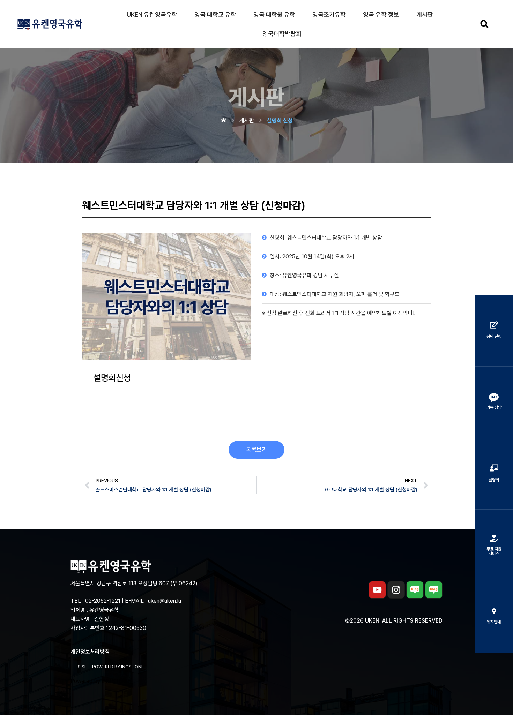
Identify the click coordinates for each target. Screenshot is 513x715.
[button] (484, 24)
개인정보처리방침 (90, 651)
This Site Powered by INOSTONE (107, 666)
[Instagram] (396, 590)
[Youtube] (377, 590)
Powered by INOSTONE (100, 681)
